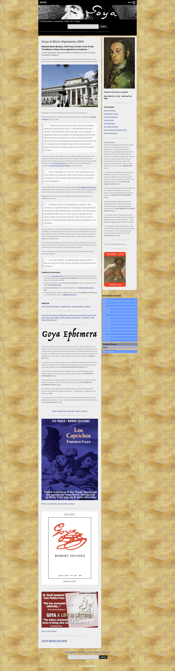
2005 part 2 (106, 312)
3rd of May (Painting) (111, 127)
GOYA (43, 2)
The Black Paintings (46, 21)
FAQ (108, 652)
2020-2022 (106, 340)
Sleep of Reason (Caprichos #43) (115, 130)
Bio (72, 21)
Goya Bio (71, 411)
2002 (104, 302)
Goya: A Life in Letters (49, 631)
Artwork (67, 21)
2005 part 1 (106, 309)
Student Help (58, 21)
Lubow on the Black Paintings (59, 165)
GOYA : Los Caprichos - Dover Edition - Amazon (57, 504)
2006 (104, 315)
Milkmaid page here (70, 294)
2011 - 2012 (106, 327)
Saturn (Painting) (110, 110)
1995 (104, 299)
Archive (97, 652)
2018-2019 (106, 337)
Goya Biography (109, 123)
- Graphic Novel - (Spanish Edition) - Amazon (66, 306)
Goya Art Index (109, 120)
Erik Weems (90, 666)
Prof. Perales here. (55, 285)
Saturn (105, 347)
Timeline (77, 21)
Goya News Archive (110, 133)
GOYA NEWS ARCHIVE (54, 641)
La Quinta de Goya (58, 163)
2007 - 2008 (107, 321)
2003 (104, 305)
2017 (104, 334)
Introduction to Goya (111, 114)
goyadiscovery (57, 276)
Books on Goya (108, 351)
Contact (84, 411)
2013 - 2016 (107, 331)
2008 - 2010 (107, 324)
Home (54, 411)
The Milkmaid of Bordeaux (87, 187)
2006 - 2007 (107, 318)
